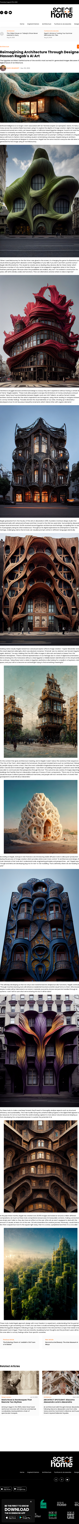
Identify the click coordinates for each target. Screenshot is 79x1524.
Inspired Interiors (33, 24)
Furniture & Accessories (62, 24)
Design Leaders (16, 31)
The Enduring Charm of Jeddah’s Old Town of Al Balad (19, 1343)
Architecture (46, 24)
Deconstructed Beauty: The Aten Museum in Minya (61, 1343)
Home (22, 24)
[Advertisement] (37, 1356)
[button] (2, 34)
